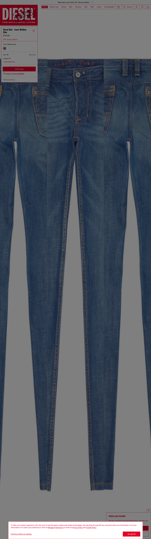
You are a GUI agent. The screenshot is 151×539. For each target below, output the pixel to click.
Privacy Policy (77, 527)
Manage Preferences (55, 527)
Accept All (131, 534)
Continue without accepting (21, 534)
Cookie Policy (91, 527)
